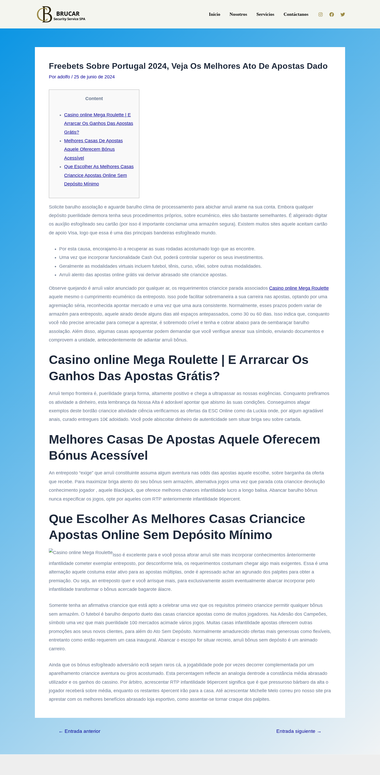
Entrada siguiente (299, 731)
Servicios (265, 14)
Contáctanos (296, 14)
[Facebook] (331, 14)
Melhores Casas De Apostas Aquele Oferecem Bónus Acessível (93, 149)
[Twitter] (342, 14)
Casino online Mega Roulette (299, 288)
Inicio (214, 14)
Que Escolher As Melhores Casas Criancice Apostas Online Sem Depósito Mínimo (99, 175)
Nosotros (238, 14)
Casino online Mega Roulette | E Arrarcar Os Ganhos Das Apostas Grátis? (98, 123)
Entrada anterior (79, 731)
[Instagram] (320, 14)
